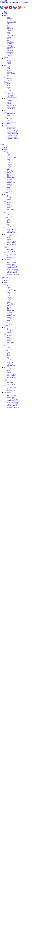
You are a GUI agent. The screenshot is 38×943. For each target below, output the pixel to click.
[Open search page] (19, 142)
